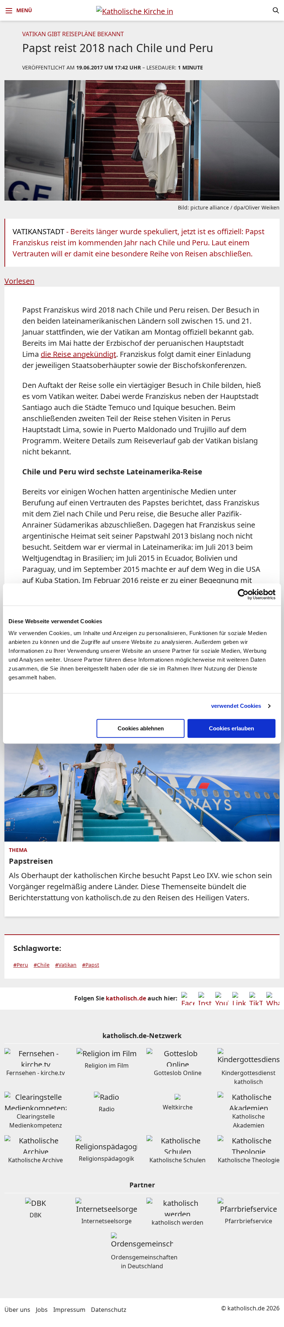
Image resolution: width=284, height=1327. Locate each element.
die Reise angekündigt (78, 354)
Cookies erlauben (231, 728)
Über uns (17, 1310)
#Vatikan (66, 964)
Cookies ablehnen (141, 728)
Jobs (42, 1310)
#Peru (20, 964)
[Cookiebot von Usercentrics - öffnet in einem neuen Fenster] (243, 594)
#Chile (42, 964)
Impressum (69, 1310)
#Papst (90, 964)
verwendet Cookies (236, 706)
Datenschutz (108, 1310)
